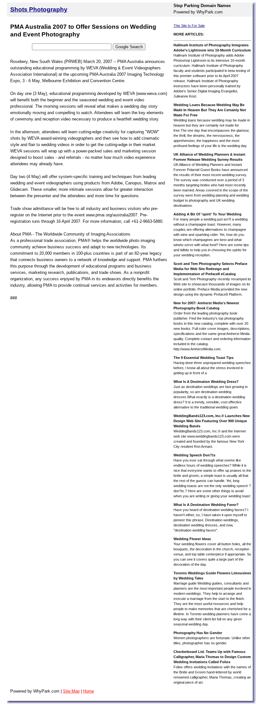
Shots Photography (38, 9)
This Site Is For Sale (189, 25)
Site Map (71, 691)
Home (88, 691)
